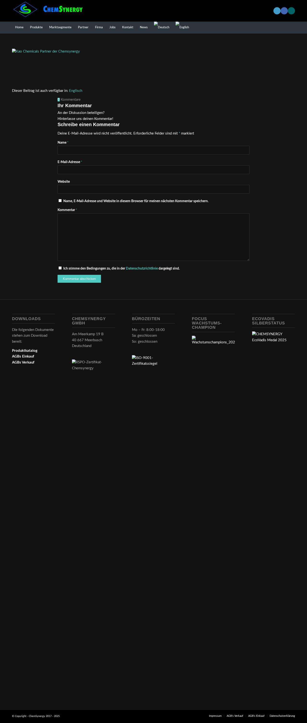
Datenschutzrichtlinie (142, 268)
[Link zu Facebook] (284, 10)
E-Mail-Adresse (70, 162)
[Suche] (292, 28)
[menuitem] (19, 28)
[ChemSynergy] (48, 11)
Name (63, 142)
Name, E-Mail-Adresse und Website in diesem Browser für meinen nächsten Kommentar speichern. (135, 201)
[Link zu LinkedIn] (277, 10)
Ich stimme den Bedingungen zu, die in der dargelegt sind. (121, 268)
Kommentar (67, 210)
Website (64, 181)
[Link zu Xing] (291, 10)
